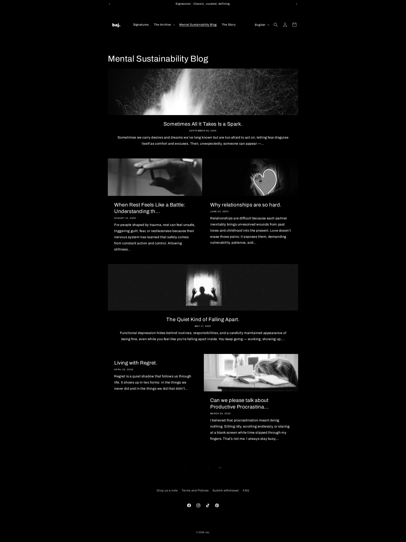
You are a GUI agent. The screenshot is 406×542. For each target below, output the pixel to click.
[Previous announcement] (109, 4)
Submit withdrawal (226, 490)
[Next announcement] (296, 4)
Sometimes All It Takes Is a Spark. (203, 124)
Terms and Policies (195, 490)
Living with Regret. (135, 363)
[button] (164, 24)
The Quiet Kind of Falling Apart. (203, 319)
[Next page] (243, 467)
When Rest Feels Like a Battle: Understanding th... (149, 208)
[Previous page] (163, 467)
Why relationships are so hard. (246, 205)
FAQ (246, 490)
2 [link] (186, 467)
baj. (208, 532)
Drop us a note (167, 490)
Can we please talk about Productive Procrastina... (239, 404)
